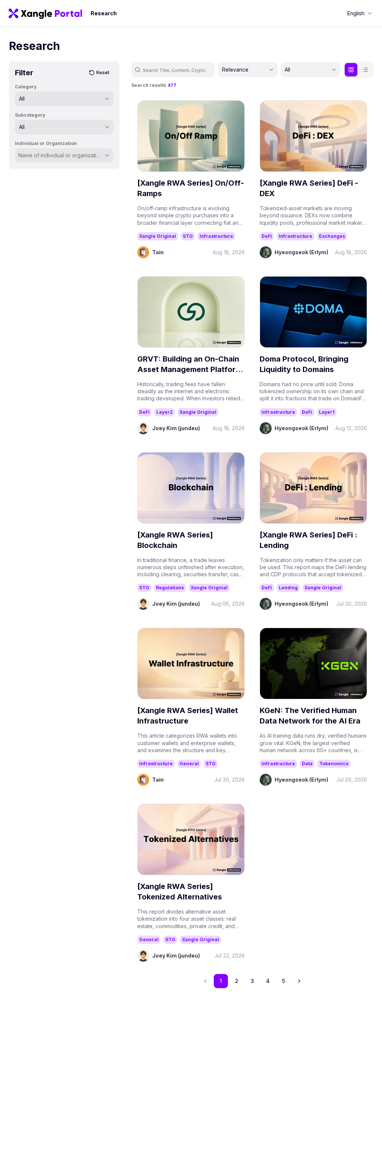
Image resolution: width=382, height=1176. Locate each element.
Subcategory (30, 115)
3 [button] (252, 981)
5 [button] (283, 981)
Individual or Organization (46, 143)
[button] (299, 981)
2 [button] (236, 981)
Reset (102, 72)
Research (104, 13)
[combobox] (359, 13)
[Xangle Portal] (45, 13)
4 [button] (268, 981)
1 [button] (221, 981)
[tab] (351, 69)
